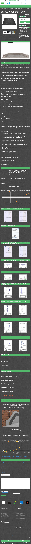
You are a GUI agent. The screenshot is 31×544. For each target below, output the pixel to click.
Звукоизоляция (11, 6)
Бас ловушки (2, 512)
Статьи (22, 6)
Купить (25, 22)
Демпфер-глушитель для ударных (5, 516)
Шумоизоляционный (6, 462)
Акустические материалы (4, 6)
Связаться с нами (18, 528)
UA (7, 0)
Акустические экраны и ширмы (5, 514)
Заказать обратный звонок (9, 395)
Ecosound (26, 30)
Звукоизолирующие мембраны (20, 514)
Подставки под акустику (4, 513)
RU (5, 0)
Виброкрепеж (18, 519)
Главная (2, 8)
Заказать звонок (27, 3)
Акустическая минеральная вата (20, 513)
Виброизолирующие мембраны (20, 518)
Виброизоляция (16, 6)
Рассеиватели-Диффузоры (4, 515)
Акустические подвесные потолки (6, 517)
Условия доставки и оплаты (5, 522)
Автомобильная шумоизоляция (20, 515)
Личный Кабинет (18, 527)
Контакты (25, 6)
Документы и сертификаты (20, 526)
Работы (20, 6)
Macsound (17, 512)
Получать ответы (3, 493)
